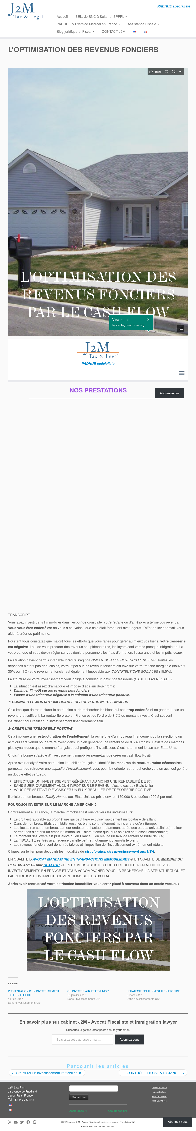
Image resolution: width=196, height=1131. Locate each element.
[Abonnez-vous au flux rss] (11, 1122)
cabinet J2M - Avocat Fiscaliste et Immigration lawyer (93, 1121)
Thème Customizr (105, 1126)
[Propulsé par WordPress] (133, 1121)
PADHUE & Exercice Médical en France (87, 23)
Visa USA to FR (159, 1100)
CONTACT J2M (113, 31)
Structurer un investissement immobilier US (47, 1072)
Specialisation (159, 1091)
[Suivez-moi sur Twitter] (23, 1122)
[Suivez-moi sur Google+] (36, 1122)
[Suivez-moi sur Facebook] (29, 1122)
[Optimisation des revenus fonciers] (98, 930)
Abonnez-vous (129, 1039)
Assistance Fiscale (142, 23)
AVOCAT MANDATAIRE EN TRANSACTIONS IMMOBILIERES (81, 859)
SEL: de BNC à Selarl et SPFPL (100, 16)
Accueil (62, 16)
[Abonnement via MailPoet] (98, 371)
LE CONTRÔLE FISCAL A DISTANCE (153, 1072)
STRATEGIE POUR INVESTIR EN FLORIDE (153, 991)
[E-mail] (17, 1122)
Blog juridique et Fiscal (74, 31)
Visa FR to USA (159, 1096)
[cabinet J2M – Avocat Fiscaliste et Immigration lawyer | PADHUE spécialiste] (23, 11)
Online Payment (159, 1087)
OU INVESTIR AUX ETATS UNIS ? (88, 991)
